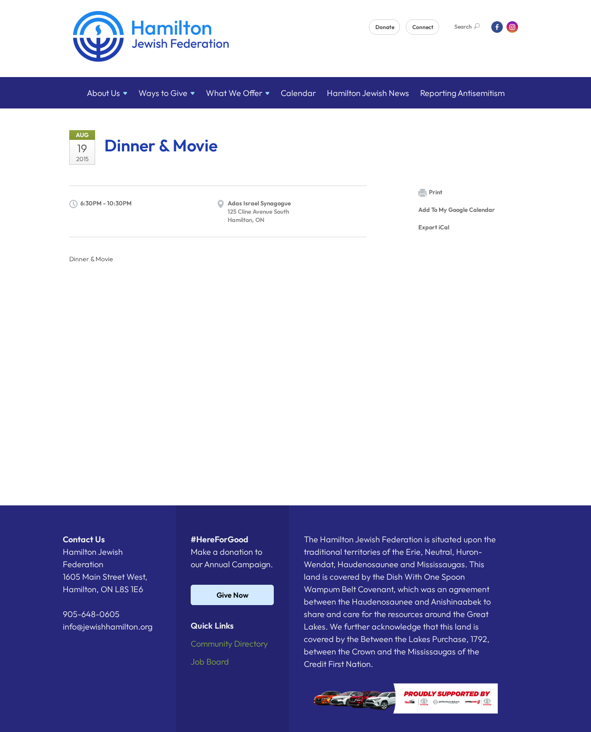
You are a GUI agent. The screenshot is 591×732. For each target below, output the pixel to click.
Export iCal (433, 227)
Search (463, 26)
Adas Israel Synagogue (259, 203)
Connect (423, 27)
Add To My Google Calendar (456, 209)
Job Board (210, 661)
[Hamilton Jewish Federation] (151, 38)
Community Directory (229, 643)
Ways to (163, 93)
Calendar (298, 93)
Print (435, 192)
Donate (384, 27)
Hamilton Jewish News (368, 93)
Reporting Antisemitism (462, 93)
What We (234, 93)
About (103, 93)
